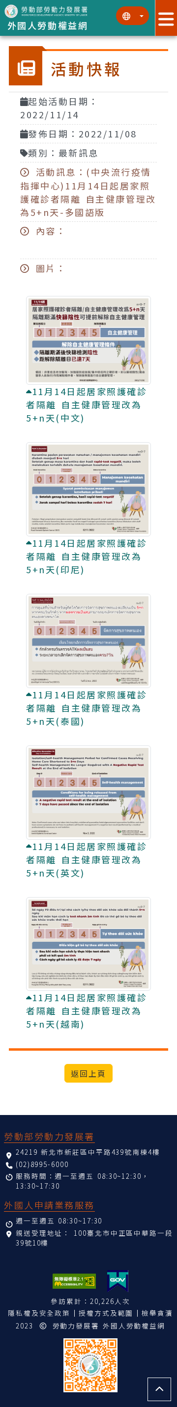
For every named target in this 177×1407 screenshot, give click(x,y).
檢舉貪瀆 (157, 1313)
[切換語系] (132, 15)
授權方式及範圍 (106, 1313)
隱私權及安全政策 (39, 1313)
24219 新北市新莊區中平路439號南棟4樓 (88, 1152)
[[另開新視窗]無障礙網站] (74, 1281)
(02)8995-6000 (42, 1164)
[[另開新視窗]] (117, 1281)
